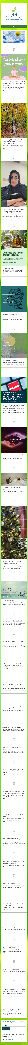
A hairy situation (7, 926)
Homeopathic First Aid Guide (11, 969)
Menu (14, 26)
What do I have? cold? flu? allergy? (12, 663)
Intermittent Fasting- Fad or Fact (12, 707)
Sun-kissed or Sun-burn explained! (12, 621)
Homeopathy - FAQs (8, 268)
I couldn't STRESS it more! (10, 601)
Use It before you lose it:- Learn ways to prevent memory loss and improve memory (14, 770)
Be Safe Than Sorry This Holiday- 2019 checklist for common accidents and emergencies (13, 563)
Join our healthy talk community (10, 1022)
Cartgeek (10, 1039)
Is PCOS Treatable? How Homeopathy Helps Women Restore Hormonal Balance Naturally (13, 211)
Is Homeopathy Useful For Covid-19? (13, 455)
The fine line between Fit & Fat (11, 883)
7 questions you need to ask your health (14, 989)
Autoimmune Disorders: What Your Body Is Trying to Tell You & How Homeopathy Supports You (14, 83)
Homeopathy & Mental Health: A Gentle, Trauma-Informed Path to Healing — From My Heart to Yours (14, 141)
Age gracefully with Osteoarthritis (12, 727)
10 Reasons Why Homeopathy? (11, 1010)
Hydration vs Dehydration (10, 360)
